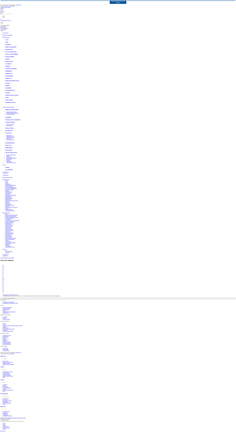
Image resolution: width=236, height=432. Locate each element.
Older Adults (5, 349)
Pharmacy (8, 160)
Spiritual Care (9, 138)
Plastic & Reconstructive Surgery (11, 200)
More (4, 377)
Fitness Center (8, 234)
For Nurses (5, 399)
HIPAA (4, 425)
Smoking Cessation (6, 341)
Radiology (7, 202)
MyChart (2, 11)
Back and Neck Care (7, 335)
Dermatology (8, 184)
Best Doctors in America (7, 371)
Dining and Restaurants (10, 154)
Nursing (4, 385)
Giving (4, 164)
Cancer (6, 181)
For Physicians (6, 398)
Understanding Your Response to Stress (10, 294)
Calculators (5, 317)
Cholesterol (5, 337)
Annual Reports (6, 372)
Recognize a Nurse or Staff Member (12, 220)
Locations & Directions (9, 221)
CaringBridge (8, 219)
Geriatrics (7, 190)
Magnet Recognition (7, 403)
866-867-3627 (18, 352)
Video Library (5, 414)
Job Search (5, 384)
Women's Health (6, 350)
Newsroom (5, 412)
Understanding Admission (11, 158)
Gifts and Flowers (8, 226)
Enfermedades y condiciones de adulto (10, 303)
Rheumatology (8, 203)
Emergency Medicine (9, 189)
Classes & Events (6, 411)
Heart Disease (5, 327)
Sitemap (4, 428)
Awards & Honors (6, 373)
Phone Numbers (8, 237)
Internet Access (9, 135)
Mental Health (5, 339)
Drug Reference (6, 309)
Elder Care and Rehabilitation (11, 188)
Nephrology (7, 194)
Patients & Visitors (6, 212)
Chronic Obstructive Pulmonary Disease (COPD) (12, 325)
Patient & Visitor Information (8, 107)
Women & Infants (8, 209)
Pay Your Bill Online (10, 114)
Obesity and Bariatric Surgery (9, 328)
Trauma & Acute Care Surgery (11, 207)
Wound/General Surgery (10, 210)
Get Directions (3, 20)
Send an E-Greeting (9, 224)
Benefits (4, 389)
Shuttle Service (9, 125)
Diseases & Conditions (7, 307)
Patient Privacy (6, 426)
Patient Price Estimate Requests (12, 113)
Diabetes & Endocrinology (10, 185)
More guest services (10, 139)
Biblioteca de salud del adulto (8, 302)
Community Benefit (7, 375)
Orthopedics (5, 330)
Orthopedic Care (8, 197)
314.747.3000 (11, 6)
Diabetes (4, 326)
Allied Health (5, 386)
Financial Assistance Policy (11, 111)
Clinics (6, 182)
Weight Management (7, 344)
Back (6, 180)
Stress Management (7, 343)
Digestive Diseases (9, 186)
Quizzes (4, 318)
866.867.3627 (18, 5)
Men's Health (5, 348)
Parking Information (10, 124)
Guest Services (8, 227)
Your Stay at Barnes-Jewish (10, 238)
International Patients (9, 233)
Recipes (4, 310)
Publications (5, 413)
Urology (7, 208)
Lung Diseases (8, 192)
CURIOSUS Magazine (7, 415)
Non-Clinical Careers (7, 387)
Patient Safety (9, 159)
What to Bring (9, 157)
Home (1, 257)
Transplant (7, 206)
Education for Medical (7, 400)
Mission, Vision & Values (8, 376)
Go (1, 19)
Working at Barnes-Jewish (8, 390)
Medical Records (8, 235)
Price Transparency (6, 427)
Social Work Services (10, 137)
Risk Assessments (6, 319)
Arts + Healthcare (8, 251)
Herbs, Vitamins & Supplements (9, 311)
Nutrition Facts (6, 312)
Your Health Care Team (11, 162)
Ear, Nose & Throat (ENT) (10, 187)
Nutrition (4, 340)
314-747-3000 (11, 353)
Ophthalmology (8, 196)
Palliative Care (8, 199)
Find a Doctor (5, 32)
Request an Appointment (8, 35)
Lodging (8, 155)
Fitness (4, 338)
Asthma (4, 323)
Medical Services (6, 37)
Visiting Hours (9, 161)
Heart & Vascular (8, 191)
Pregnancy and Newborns (8, 331)
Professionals (5, 401)
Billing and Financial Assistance (11, 215)
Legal (4, 424)
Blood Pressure (6, 336)
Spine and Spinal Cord (9, 205)
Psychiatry (7, 201)
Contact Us (8, 20)
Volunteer (7, 252)
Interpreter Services (10, 136)
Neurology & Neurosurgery (10, 195)
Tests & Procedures (6, 308)
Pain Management (8, 198)
